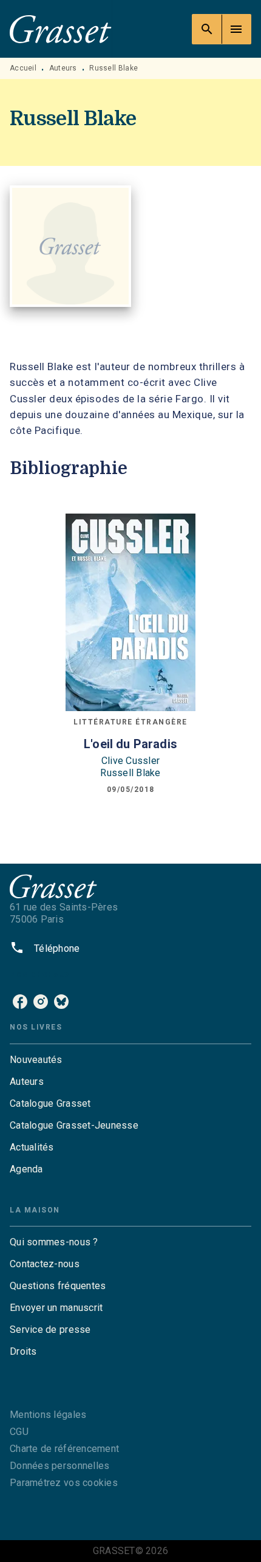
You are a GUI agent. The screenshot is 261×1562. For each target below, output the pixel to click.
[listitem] (20, 1001)
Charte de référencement (64, 1448)
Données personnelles (59, 1465)
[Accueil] (61, 29)
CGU (19, 1431)
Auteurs (63, 68)
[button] (130, 1060)
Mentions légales (48, 1414)
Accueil (23, 68)
